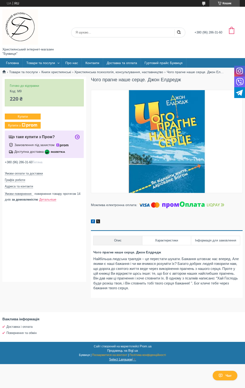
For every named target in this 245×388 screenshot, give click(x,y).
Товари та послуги (40, 63)
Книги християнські (56, 72)
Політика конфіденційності (147, 355)
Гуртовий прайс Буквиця (164, 63)
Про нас (71, 63)
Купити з (14, 125)
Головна (12, 63)
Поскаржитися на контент (109, 355)
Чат (229, 375)
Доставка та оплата (122, 63)
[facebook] (93, 222)
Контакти (92, 63)
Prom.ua (145, 346)
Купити (23, 116)
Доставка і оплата (19, 326)
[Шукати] (178, 32)
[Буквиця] (20, 27)
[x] (98, 222)
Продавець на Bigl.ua (122, 350)
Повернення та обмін (21, 333)
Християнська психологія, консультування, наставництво (118, 72)
